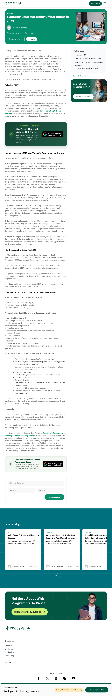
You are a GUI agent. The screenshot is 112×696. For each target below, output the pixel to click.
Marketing (9, 655)
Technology (10, 652)
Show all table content (80, 76)
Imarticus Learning (19, 27)
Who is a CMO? (81, 55)
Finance (8, 645)
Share (33, 39)
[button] (58, 575)
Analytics (9, 649)
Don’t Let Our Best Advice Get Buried (88, 59)
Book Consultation (83, 96)
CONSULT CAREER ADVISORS (27, 612)
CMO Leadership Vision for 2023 (87, 68)
